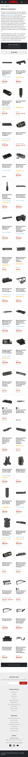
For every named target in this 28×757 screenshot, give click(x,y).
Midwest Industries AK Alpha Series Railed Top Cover (21, 411)
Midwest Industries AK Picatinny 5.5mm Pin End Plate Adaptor (21, 352)
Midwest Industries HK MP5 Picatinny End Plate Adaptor (21, 471)
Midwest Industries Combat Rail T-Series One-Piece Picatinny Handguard (21, 440)
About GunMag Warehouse (14, 718)
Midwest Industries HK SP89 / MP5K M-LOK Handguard (7, 351)
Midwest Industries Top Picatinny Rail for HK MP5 (21, 72)
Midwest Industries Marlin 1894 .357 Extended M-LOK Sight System (7, 322)
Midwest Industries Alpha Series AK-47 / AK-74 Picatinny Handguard (21, 564)
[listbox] (7, 408)
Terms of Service (14, 708)
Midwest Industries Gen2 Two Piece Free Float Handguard (7, 384)
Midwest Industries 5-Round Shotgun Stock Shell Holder (7, 648)
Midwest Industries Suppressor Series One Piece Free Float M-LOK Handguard (7, 260)
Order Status (14, 696)
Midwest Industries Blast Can (21, 101)
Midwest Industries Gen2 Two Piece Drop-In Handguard (21, 259)
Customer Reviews (14, 722)
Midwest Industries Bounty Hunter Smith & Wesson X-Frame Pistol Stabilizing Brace (21, 649)
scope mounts (13, 15)
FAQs (14, 698)
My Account (14, 692)
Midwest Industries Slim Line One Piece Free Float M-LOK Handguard (21, 384)
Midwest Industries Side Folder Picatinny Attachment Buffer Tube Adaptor (21, 229)
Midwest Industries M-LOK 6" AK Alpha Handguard (7, 290)
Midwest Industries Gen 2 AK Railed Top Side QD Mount (21, 290)
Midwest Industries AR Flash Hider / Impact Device (7, 564)
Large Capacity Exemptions (14, 724)
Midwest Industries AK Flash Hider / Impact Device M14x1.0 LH (7, 103)
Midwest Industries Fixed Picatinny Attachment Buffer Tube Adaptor (7, 533)
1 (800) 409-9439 (14, 738)
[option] (3, 408)
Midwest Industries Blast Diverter (21, 133)
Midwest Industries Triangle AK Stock (7, 619)
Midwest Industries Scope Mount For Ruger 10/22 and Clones (7, 72)
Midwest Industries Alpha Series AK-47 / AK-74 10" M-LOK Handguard (7, 412)
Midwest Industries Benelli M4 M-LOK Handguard (21, 532)
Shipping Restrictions (14, 700)
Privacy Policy (14, 706)
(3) (9, 140)
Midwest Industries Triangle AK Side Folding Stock (21, 592)
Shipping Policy (14, 702)
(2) (9, 109)
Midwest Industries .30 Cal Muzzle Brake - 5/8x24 (7, 502)
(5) (23, 539)
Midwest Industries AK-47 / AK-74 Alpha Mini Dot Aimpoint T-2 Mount (7, 440)
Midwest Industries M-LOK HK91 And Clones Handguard (21, 196)
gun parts (6, 15)
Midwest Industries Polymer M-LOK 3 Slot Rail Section (7, 166)
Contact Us (14, 710)
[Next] (19, 47)
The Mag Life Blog (14, 728)
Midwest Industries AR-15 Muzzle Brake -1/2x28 (21, 166)
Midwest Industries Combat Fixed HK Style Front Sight (7, 471)
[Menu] (2, 2)
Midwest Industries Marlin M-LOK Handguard (7, 227)
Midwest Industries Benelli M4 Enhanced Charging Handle (7, 196)
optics (18, 35)
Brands (7, 6)
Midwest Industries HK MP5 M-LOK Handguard (7, 134)
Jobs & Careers (14, 720)
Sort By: (10, 44)
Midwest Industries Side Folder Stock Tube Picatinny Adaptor (21, 503)
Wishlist (14, 694)
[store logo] (13, 2)
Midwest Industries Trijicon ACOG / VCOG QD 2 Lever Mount (21, 322)
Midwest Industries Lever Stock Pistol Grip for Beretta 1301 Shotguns (21, 621)
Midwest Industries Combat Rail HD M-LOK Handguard (7, 592)
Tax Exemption (14, 726)
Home (2, 6)
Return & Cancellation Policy (14, 704)
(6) (23, 77)
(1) (23, 107)
